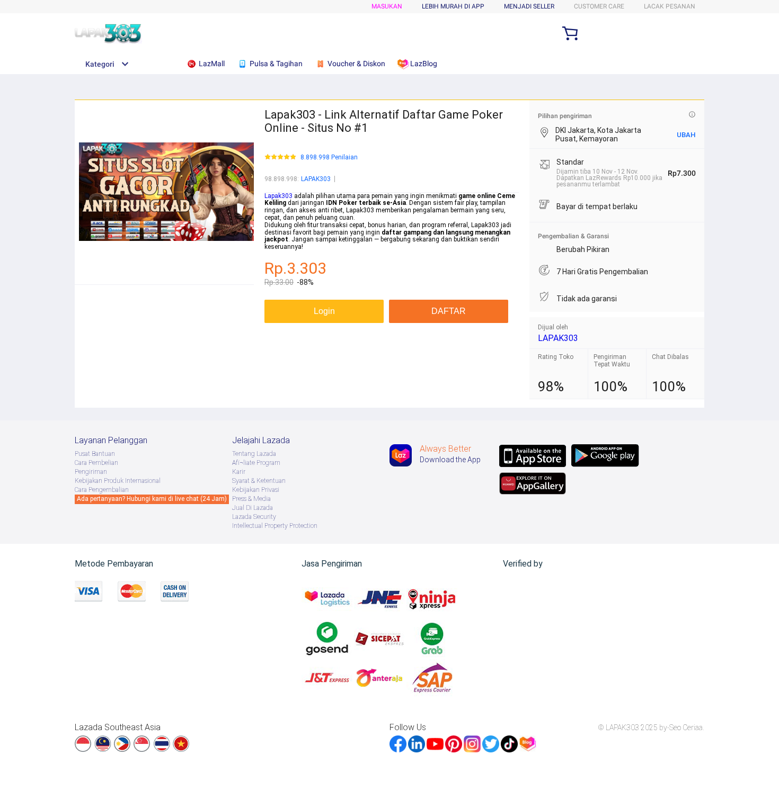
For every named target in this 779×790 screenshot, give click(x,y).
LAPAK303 (316, 179)
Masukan (386, 6)
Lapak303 (278, 196)
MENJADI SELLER (529, 6)
